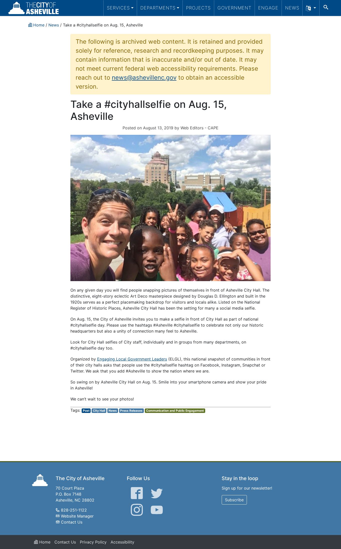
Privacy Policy (93, 542)
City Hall (99, 410)
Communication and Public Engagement (175, 410)
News (292, 7)
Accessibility (122, 542)
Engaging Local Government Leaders (132, 359)
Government (234, 7)
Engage (268, 7)
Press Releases (131, 410)
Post (86, 410)
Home (44, 542)
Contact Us (71, 522)
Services (118, 7)
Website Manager (77, 516)
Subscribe (234, 499)
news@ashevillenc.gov (144, 77)
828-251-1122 (74, 510)
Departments (157, 7)
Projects (198, 7)
